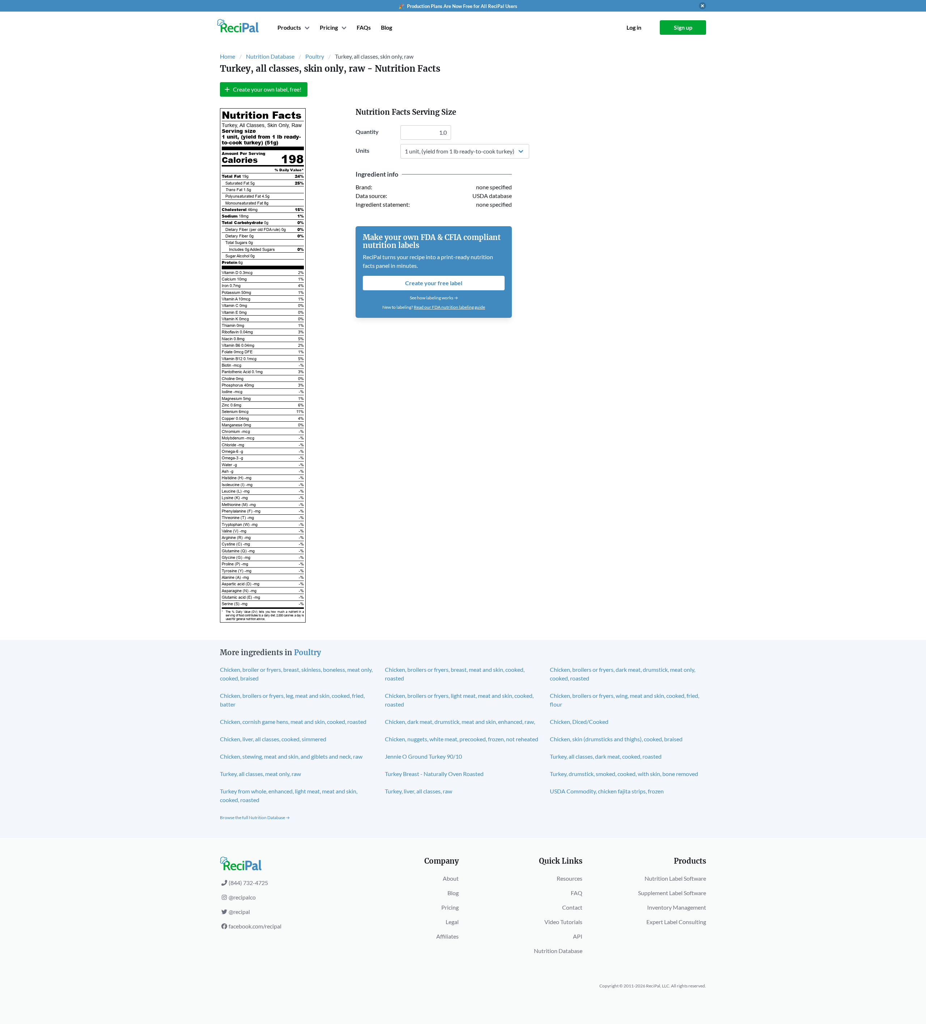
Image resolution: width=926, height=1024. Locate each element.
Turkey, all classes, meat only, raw (260, 773)
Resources (569, 878)
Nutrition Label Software (675, 878)
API (577, 936)
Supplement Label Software (672, 892)
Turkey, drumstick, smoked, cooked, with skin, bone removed (624, 773)
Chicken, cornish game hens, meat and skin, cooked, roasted (293, 721)
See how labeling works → (434, 297)
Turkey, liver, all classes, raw (418, 791)
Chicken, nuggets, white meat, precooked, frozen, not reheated (461, 739)
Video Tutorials (563, 921)
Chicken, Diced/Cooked (579, 721)
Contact (572, 907)
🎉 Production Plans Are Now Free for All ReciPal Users (458, 6)
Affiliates (447, 936)
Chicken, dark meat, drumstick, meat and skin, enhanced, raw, (460, 721)
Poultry (314, 56)
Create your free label (433, 282)
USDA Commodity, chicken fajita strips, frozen (607, 791)
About (451, 878)
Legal (452, 921)
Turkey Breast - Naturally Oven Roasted (434, 773)
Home (227, 56)
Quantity (367, 131)
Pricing (450, 907)
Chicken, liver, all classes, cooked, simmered (273, 739)
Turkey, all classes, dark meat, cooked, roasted (606, 756)
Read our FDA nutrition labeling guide (449, 307)
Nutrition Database (270, 56)
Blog (386, 27)
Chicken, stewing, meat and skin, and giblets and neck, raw (291, 756)
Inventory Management (676, 907)
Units (362, 150)
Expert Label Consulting (676, 921)
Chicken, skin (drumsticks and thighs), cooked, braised (616, 739)
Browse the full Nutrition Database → (255, 817)
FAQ (576, 892)
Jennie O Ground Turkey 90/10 (423, 756)
